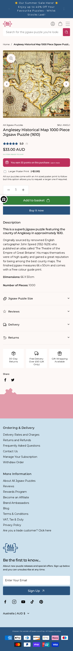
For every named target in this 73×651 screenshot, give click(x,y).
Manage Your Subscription (20, 456)
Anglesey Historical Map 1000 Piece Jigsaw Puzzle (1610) (42, 44)
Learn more (55, 163)
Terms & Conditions (15, 514)
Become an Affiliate (16, 497)
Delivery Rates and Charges (21, 434)
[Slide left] (7, 84)
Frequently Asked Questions (21, 445)
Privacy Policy (12, 525)
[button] (60, 24)
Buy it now (36, 210)
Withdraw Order (13, 462)
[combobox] (32, 32)
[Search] (66, 32)
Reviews (8, 486)
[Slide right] (66, 84)
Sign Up (34, 591)
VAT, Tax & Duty (13, 519)
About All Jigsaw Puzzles (19, 480)
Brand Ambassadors (16, 503)
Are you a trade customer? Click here (27, 530)
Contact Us (10, 451)
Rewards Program (15, 491)
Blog (6, 508)
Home (6, 44)
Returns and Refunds (17, 440)
